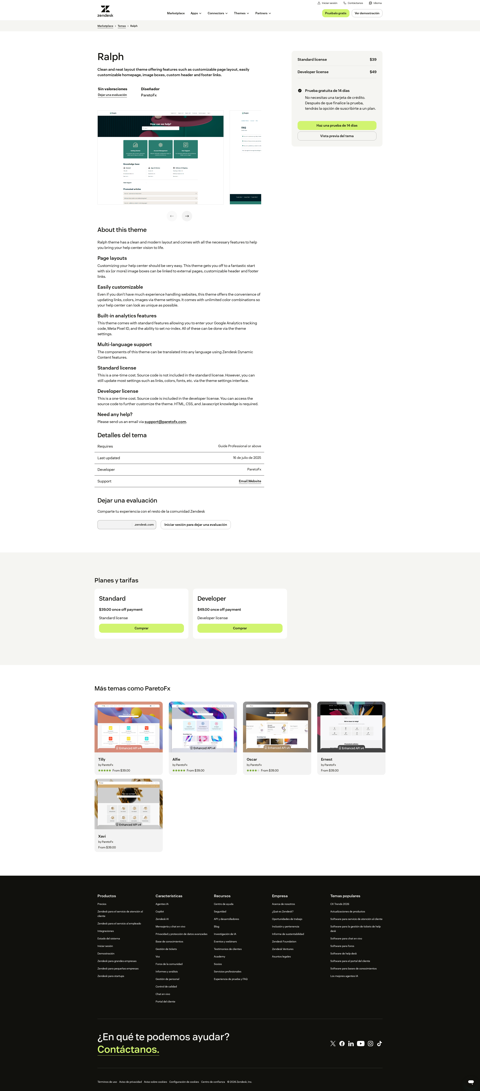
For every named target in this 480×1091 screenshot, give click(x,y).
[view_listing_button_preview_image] (161, 157)
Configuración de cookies (184, 1081)
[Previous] (172, 216)
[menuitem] (375, 3)
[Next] (187, 216)
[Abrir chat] (471, 1082)
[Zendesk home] (107, 11)
